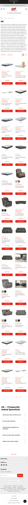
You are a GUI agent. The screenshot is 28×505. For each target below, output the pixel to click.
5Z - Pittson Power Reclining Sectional (19, 214)
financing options (10, 431)
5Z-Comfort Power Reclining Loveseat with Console (7, 327)
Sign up (20, 475)
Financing (14, 487)
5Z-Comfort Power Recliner (6, 297)
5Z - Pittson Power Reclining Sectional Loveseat (6, 241)
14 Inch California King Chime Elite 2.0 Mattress (7, 184)
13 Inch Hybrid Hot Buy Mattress (20, 158)
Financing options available (15, 51)
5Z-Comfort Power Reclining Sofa (19, 326)
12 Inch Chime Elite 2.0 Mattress (7, 131)
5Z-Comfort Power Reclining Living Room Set (20, 295)
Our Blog (22, 489)
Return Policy (3, 488)
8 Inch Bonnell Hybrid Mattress (6, 355)
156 (16, 397)
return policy (12, 444)
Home (2, 18)
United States (13, 481)
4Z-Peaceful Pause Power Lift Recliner (19, 187)
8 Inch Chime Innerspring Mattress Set (20, 382)
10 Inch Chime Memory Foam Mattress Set (7, 104)
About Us (10, 485)
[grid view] (23, 54)
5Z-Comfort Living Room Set (20, 268)
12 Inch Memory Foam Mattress (20, 131)
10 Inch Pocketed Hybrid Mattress (20, 104)
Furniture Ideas (20, 487)
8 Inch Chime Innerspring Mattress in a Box (7, 383)
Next (20, 397)
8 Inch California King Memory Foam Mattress (20, 353)
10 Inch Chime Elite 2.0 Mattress (7, 76)
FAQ (15, 488)
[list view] (25, 54)
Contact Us (15, 485)
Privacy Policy (10, 488)
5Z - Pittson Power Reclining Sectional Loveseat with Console (20, 241)
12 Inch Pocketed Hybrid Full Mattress (7, 158)
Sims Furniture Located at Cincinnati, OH (11, 489)
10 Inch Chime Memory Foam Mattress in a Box (20, 76)
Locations (20, 485)
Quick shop (7, 80)
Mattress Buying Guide (21, 488)
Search (5, 485)
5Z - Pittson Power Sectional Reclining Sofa (7, 268)
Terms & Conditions (7, 487)
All (5, 18)
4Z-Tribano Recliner (6, 215)
